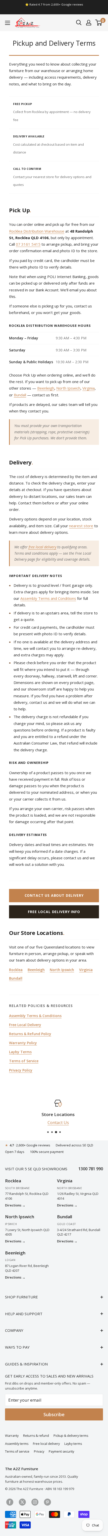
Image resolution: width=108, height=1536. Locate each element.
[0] (99, 23)
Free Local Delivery (25, 1024)
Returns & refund (36, 1436)
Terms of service (17, 1451)
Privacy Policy (20, 1070)
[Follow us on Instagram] (34, 1502)
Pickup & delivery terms (70, 1436)
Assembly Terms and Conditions (48, 598)
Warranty (12, 1436)
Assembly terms (16, 1444)
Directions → (15, 1205)
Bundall (20, 394)
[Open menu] (7, 23)
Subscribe (54, 1414)
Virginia (88, 388)
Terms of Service (23, 1060)
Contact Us (54, 1122)
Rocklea (16, 969)
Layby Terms (20, 1051)
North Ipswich (68, 388)
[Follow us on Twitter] (22, 1502)
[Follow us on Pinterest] (47, 1502)
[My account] (88, 22)
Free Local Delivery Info (54, 911)
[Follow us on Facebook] (9, 1502)
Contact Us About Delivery (54, 895)
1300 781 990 (90, 1169)
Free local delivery (46, 1444)
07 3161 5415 (28, 244)
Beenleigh (45, 388)
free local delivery (42, 547)
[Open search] (79, 22)
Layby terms (73, 1444)
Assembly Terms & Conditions (35, 1015)
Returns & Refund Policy (30, 1033)
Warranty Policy (23, 1042)
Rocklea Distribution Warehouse (36, 231)
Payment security (61, 1451)
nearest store (81, 525)
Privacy (39, 1451)
